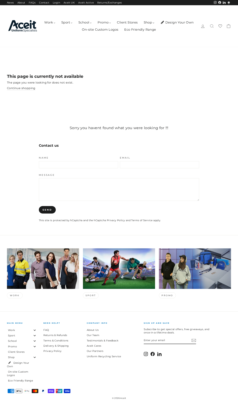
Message (47, 175)
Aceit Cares (94, 345)
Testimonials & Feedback (102, 340)
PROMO (167, 295)
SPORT (91, 295)
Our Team (93, 335)
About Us (93, 330)
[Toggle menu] (34, 330)
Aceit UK (69, 2)
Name (44, 157)
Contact (44, 2)
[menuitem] (49, 22)
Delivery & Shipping (56, 345)
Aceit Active (86, 2)
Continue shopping (21, 88)
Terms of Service (141, 220)
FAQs (32, 2)
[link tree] (229, 3)
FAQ (46, 330)
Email (125, 157)
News (10, 2)
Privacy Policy (116, 220)
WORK (15, 295)
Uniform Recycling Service (104, 356)
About (21, 2)
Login (56, 2)
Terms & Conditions (55, 340)
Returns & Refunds (55, 335)
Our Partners (95, 351)
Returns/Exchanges (109, 2)
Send (47, 209)
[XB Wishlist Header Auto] (220, 26)
